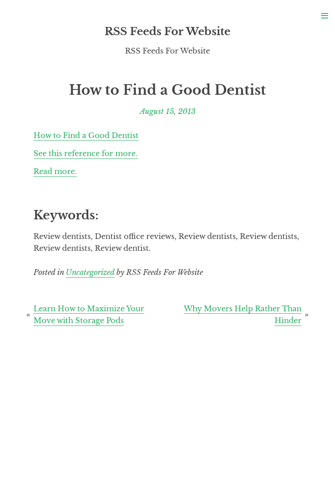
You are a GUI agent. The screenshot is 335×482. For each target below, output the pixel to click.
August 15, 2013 (168, 111)
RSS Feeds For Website (167, 31)
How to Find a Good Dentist (86, 135)
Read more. (55, 171)
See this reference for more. (86, 153)
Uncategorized (90, 272)
